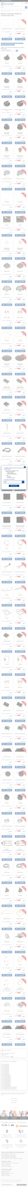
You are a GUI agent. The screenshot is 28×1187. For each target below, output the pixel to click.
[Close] (24, 467)
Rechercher (14, 485)
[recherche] (23, 482)
